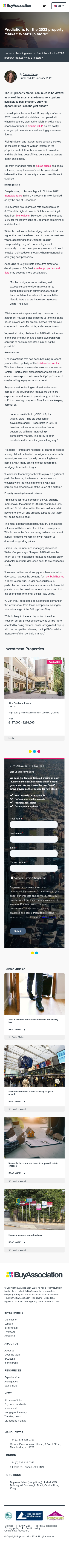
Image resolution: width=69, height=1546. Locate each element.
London (8, 1323)
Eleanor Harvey (30, 74)
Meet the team (12, 1354)
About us (9, 1350)
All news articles (13, 1400)
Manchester (11, 1319)
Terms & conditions (46, 1526)
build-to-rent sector (48, 363)
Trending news (24, 53)
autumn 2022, (35, 126)
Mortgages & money (15, 1412)
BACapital (9, 1358)
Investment (10, 1408)
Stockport (9, 1336)
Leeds (12, 706)
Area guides (11, 1381)
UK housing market (15, 1420)
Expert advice (12, 1377)
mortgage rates (13, 195)
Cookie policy (32, 1528)
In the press (11, 1362)
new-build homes (54, 576)
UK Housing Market (17, 1108)
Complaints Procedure (16, 1530)
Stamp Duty (10, 1385)
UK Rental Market (16, 1037)
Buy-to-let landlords (15, 1404)
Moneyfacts (23, 215)
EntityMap (24, 1526)
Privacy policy (12, 1528)
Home (8, 53)
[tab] (30, 751)
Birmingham (11, 1327)
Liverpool (9, 1332)
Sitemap (8, 1526)
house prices (43, 165)
